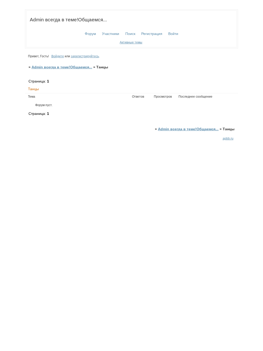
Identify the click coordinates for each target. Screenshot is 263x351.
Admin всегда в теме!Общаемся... (62, 67)
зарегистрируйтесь (85, 56)
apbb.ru (228, 138)
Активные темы (131, 42)
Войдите (57, 56)
